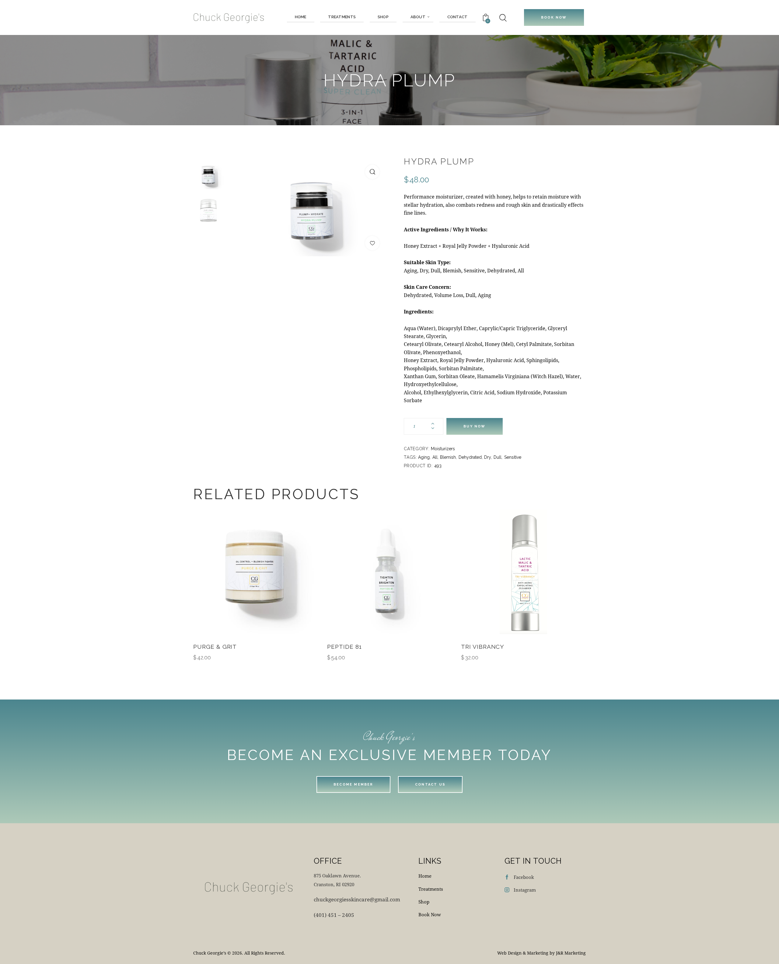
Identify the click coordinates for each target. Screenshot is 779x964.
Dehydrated (470, 457)
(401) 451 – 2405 (334, 914)
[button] (372, 172)
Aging (424, 457)
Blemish (448, 457)
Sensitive (512, 457)
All (435, 457)
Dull (497, 457)
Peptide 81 (344, 646)
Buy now (474, 426)
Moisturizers (443, 448)
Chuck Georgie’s (209, 953)
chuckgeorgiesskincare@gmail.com (357, 899)
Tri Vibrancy (482, 646)
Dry (487, 457)
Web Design (509, 953)
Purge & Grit (215, 646)
